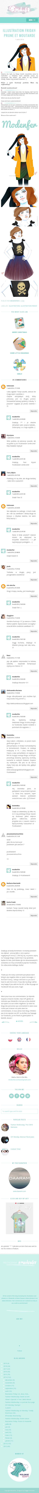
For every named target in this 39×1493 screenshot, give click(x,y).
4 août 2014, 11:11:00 (13, 658)
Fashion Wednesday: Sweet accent (17, 1397)
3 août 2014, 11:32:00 (13, 618)
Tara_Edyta (11, 473)
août (7, 1391)
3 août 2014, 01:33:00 (13, 588)
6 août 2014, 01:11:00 (13, 836)
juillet (7, 1424)
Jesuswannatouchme (15, 834)
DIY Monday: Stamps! (12, 1405)
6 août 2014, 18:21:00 (18, 639)
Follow (19, 1351)
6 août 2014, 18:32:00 (18, 679)
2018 (5, 1366)
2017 (5, 1369)
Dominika (10, 735)
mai (6, 1430)
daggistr (10, 616)
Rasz (8, 655)
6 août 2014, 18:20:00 (18, 604)
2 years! (8, 1408)
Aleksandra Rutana (14, 690)
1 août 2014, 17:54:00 (13, 438)
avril (6, 1432)
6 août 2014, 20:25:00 (13, 886)
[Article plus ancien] (33, 1022)
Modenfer (13, 1490)
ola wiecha (11, 585)
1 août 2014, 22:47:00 (18, 531)
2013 (5, 1444)
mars (7, 1435)
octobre (8, 1386)
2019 (5, 1363)
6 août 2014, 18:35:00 (18, 785)
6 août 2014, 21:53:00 (18, 808)
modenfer (16, 417)
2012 (5, 1446)
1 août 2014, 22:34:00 (13, 508)
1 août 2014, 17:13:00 (13, 388)
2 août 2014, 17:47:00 (13, 569)
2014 (5, 1377)
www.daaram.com (19, 1191)
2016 (5, 1372)
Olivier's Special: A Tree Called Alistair (18, 1399)
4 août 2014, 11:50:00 (13, 693)
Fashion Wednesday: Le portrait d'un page (20, 1402)
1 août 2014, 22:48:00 (13, 552)
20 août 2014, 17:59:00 (14, 905)
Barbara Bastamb (13, 883)
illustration (14, 306)
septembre (9, 1388)
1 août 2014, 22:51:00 (18, 459)
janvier (7, 1441)
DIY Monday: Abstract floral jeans (22, 1137)
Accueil (20, 1021)
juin (6, 1427)
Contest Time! (15, 1149)
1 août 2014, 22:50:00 (18, 419)
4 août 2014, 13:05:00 (13, 737)
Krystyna (10, 435)
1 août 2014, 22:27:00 (13, 475)
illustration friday (29, 306)
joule (9, 566)
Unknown (10, 386)
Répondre (34, 411)
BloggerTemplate (29, 1490)
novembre (8, 1383)
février (7, 1438)
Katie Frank (11, 902)
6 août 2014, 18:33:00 (18, 717)
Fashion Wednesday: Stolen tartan (17, 1419)
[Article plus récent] (5, 1022)
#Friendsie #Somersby (13, 1416)
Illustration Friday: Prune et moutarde (18, 1421)
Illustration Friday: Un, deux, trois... (17, 1394)
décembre (8, 1380)
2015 (5, 1374)
